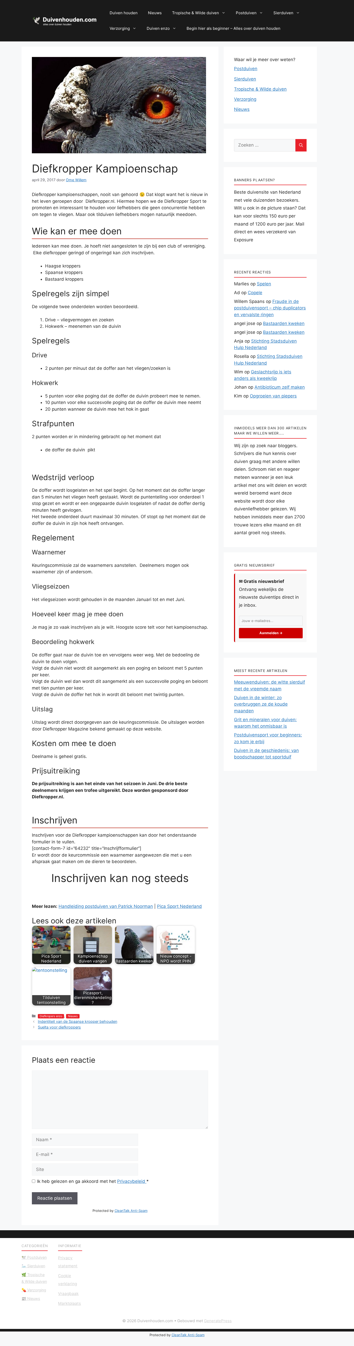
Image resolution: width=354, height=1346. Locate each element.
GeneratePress (218, 1320)
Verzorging (120, 28)
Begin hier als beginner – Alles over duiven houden (233, 28)
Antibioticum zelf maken (279, 387)
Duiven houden (124, 12)
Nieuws (155, 12)
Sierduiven (283, 12)
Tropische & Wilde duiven (195, 12)
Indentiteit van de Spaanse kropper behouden (77, 1021)
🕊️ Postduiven (34, 1257)
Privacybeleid (131, 1181)
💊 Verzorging (34, 1290)
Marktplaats (69, 1303)
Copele (255, 292)
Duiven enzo (158, 28)
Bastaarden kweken (284, 323)
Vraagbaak (68, 1293)
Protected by (120, 1210)
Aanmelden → (270, 633)
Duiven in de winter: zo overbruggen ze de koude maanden (261, 704)
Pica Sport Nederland (179, 906)
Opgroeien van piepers (273, 396)
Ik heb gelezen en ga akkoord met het (93, 1181)
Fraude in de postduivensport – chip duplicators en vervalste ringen (270, 308)
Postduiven (246, 12)
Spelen (264, 283)
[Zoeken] (301, 145)
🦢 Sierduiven (33, 1266)
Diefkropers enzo (51, 1016)
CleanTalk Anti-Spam (131, 1210)
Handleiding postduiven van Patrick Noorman (106, 906)
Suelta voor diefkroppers (59, 1027)
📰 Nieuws (31, 1298)
